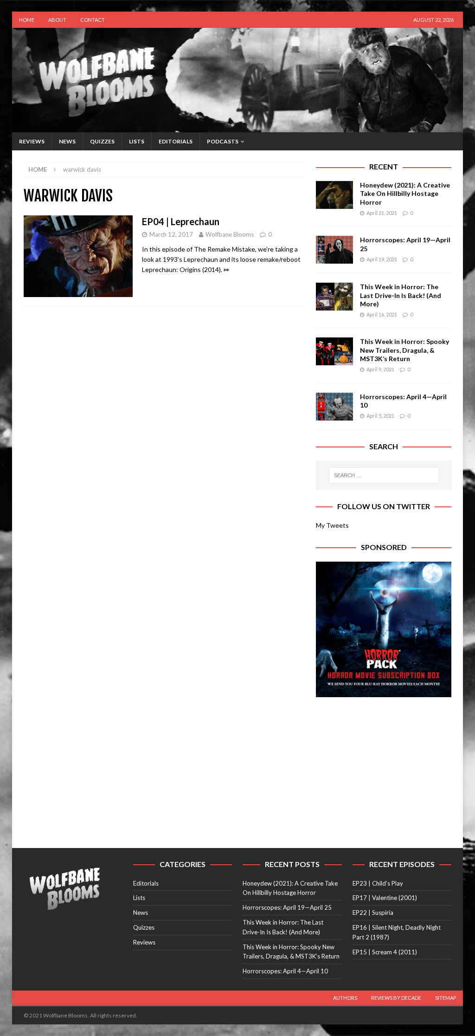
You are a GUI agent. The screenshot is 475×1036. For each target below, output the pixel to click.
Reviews (32, 141)
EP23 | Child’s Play (378, 883)
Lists (136, 141)
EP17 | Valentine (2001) (385, 897)
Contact (92, 20)
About (57, 20)
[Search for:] (384, 475)
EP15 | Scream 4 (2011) (385, 952)
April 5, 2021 (380, 416)
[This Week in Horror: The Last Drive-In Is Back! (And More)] (334, 297)
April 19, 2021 (381, 259)
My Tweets (332, 525)
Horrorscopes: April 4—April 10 (285, 971)
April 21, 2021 (381, 213)
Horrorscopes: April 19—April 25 (287, 907)
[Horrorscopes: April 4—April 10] (334, 407)
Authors (345, 998)
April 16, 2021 (381, 314)
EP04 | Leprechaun (180, 221)
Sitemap (445, 998)
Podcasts (222, 141)
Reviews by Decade (396, 998)
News (67, 141)
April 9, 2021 (380, 369)
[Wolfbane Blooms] (237, 127)
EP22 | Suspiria (373, 912)
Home (26, 20)
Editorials (176, 141)
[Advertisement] (383, 767)
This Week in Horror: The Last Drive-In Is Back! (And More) (400, 295)
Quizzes (102, 141)
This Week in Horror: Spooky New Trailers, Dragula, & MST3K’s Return (404, 349)
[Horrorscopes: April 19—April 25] (334, 250)
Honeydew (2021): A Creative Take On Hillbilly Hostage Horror (405, 193)
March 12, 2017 (171, 234)
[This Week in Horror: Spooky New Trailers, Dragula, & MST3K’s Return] (334, 351)
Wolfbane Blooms (229, 234)
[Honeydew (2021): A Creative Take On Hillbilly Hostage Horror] (334, 195)
